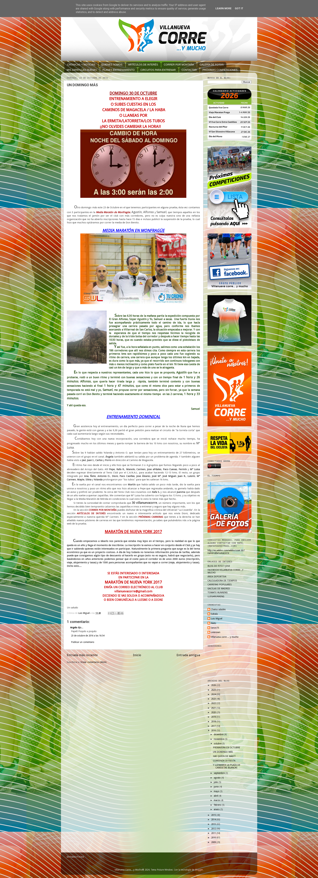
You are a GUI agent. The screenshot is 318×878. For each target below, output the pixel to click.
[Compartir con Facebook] (119, 613)
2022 (213, 703)
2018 (213, 721)
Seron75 (215, 627)
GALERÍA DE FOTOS (212, 64)
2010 (213, 837)
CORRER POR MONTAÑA (179, 64)
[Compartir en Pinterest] (122, 613)
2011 (213, 833)
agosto (217, 777)
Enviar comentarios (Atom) (93, 662)
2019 (213, 716)
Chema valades (218, 609)
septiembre (219, 773)
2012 (213, 828)
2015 (213, 815)
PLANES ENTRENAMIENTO (119, 69)
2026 (213, 685)
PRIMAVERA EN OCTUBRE (226, 747)
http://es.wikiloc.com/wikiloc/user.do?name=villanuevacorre (226, 551)
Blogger (199, 869)
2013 (213, 824)
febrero (218, 805)
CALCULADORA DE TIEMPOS (222, 580)
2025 (213, 689)
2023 (213, 698)
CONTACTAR (189, 69)
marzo (217, 800)
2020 (213, 712)
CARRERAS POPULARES (220, 584)
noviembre (219, 739)
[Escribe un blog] (112, 613)
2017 (213, 726)
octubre (218, 743)
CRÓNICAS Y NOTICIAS (81, 64)
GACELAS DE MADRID (219, 588)
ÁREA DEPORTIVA (217, 576)
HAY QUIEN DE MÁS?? (224, 756)
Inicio (137, 655)
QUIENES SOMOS (111, 64)
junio (216, 786)
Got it (239, 8)
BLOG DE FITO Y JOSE (219, 566)
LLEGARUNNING (216, 596)
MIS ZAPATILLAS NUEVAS (82, 69)
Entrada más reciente (82, 655)
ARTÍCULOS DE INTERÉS (143, 64)
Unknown (215, 632)
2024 (213, 694)
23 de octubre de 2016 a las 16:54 (87, 635)
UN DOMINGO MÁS (223, 751)
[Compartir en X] (115, 613)
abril (216, 795)
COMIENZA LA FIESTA (224, 760)
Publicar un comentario (82, 642)
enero (217, 809)
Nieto (213, 623)
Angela (73, 627)
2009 (213, 842)
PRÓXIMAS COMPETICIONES (220, 69)
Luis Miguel (216, 618)
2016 (213, 730)
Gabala (214, 614)
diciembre (219, 734)
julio (216, 782)
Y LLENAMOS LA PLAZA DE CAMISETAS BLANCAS (226, 766)
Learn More (223, 8)
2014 (213, 819)
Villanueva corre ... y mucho (224, 637)
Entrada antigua (188, 655)
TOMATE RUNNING (218, 592)
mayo (217, 791)
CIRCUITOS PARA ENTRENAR (158, 69)
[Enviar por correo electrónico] (109, 613)
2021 (213, 708)
